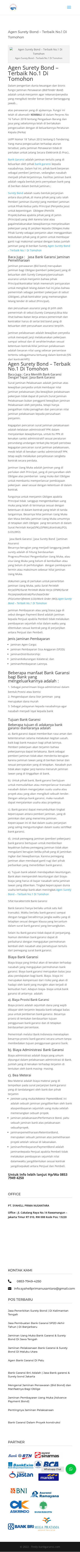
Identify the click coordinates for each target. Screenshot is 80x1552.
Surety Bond (15, 193)
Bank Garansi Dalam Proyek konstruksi (34, 1422)
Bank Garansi (16, 159)
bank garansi (43, 164)
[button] (71, 1469)
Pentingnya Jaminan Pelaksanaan (31, 1410)
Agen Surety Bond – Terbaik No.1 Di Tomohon (33, 73)
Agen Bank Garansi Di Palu (26, 1360)
